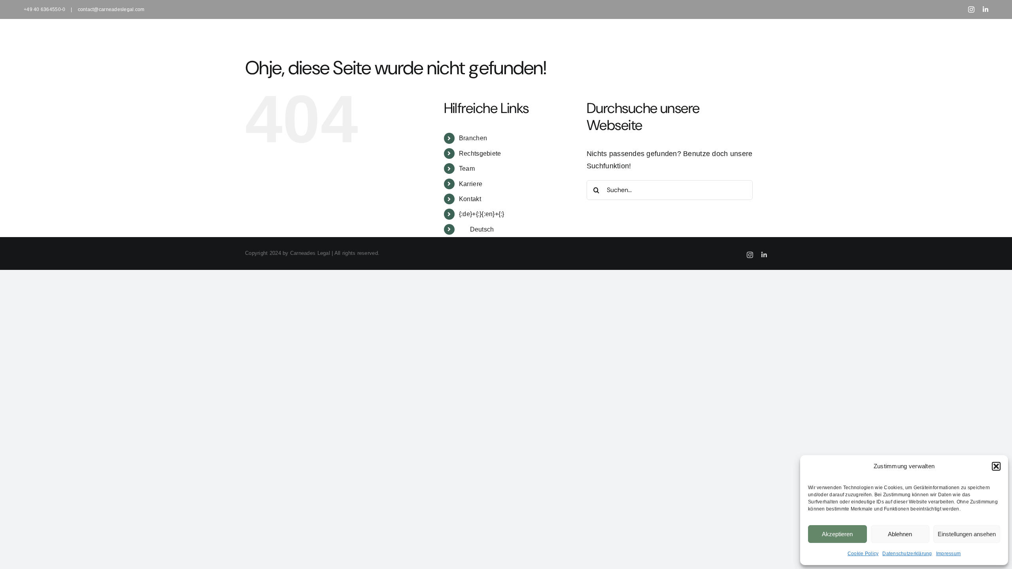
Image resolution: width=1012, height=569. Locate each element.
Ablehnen (900, 534)
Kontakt (470, 199)
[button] (996, 466)
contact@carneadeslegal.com (111, 9)
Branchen (473, 138)
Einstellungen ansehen (967, 534)
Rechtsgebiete (480, 153)
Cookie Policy (863, 553)
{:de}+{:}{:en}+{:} (481, 214)
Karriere (470, 184)
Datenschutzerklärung (907, 553)
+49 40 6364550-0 (44, 9)
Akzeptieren (837, 534)
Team (467, 168)
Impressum (948, 553)
